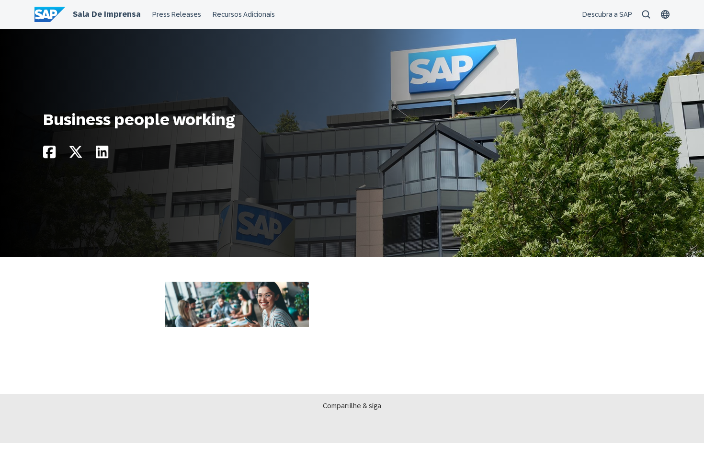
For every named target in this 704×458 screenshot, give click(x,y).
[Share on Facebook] (49, 154)
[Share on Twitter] (75, 154)
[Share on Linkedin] (102, 154)
